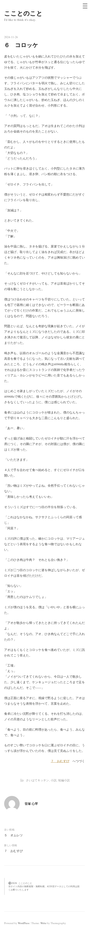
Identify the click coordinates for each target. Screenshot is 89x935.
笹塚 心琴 (31, 803)
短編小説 (64, 780)
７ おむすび (60, 761)
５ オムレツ (13, 835)
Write (43, 923)
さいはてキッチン (37, 780)
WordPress (23, 923)
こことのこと (23, 13)
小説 (54, 780)
